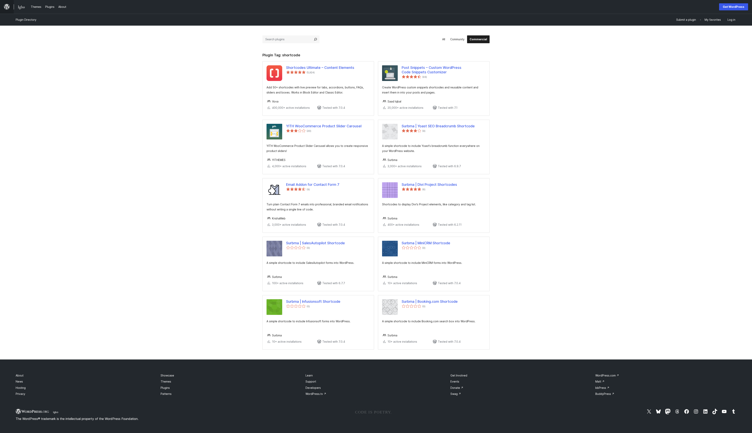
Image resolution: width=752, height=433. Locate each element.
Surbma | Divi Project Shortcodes (429, 184)
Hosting (21, 387)
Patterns (166, 393)
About (20, 375)
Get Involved (458, 375)
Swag (455, 393)
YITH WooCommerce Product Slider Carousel (324, 126)
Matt (600, 381)
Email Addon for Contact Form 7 (312, 184)
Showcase (167, 375)
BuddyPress (604, 393)
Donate (456, 387)
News (19, 381)
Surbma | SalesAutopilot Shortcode (315, 243)
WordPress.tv (316, 393)
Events (454, 381)
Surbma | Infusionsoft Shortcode (313, 301)
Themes (166, 381)
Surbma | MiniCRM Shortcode (426, 243)
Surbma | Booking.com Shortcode (430, 301)
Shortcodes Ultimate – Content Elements (320, 68)
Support (311, 381)
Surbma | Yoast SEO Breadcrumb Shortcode (438, 126)
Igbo (55, 412)
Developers (313, 387)
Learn (309, 375)
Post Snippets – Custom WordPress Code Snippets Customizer (431, 70)
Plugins (165, 387)
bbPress (602, 387)
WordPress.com (607, 375)
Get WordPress (733, 6)
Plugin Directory (26, 19)
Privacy (20, 393)
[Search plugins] (315, 39)
